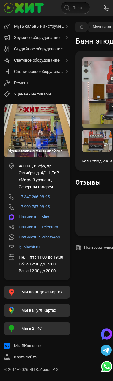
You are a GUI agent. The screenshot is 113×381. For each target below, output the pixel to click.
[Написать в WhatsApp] (106, 367)
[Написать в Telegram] (106, 351)
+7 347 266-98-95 (34, 196)
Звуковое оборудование (37, 37)
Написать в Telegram (38, 227)
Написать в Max (34, 217)
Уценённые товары (32, 94)
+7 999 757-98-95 (34, 206)
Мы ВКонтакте (27, 345)
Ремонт (21, 82)
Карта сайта (25, 357)
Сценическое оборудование (40, 71)
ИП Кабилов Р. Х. (44, 369)
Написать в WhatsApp (39, 237)
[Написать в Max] (106, 334)
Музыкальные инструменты (41, 26)
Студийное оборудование (38, 48)
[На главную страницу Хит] (24, 8)
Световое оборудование (37, 60)
